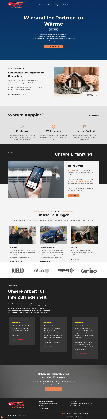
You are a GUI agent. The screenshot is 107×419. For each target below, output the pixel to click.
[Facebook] (97, 415)
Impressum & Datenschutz (74, 417)
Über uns (48, 5)
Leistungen (77, 414)
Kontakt (65, 5)
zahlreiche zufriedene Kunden (80, 181)
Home (41, 5)
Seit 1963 (71, 170)
